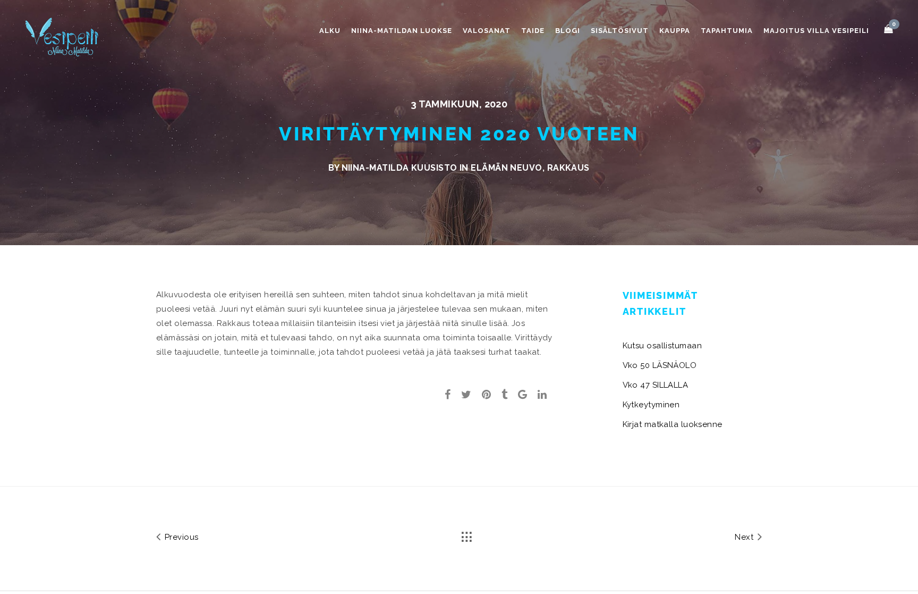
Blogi (567, 31)
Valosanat (487, 31)
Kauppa (674, 31)
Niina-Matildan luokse (401, 31)
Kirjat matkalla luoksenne (672, 424)
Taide (533, 31)
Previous (180, 537)
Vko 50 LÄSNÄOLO (660, 365)
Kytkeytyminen (651, 404)
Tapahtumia (727, 31)
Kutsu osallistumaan (662, 345)
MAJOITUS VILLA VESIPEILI (816, 31)
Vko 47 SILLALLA (655, 385)
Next (745, 537)
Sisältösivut (620, 31)
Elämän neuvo (506, 168)
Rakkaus (568, 168)
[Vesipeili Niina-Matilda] (64, 36)
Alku (330, 31)
